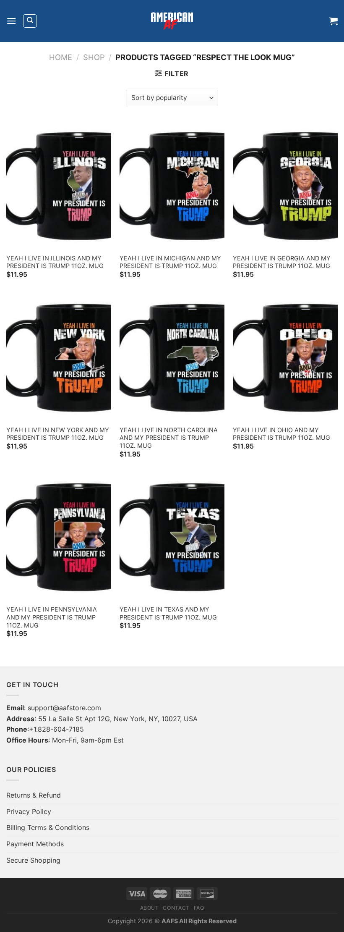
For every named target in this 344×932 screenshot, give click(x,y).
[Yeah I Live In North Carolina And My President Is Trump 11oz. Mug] (172, 358)
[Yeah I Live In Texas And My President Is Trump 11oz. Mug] (172, 537)
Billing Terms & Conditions (47, 827)
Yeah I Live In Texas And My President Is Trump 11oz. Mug (168, 613)
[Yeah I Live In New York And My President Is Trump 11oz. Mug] (58, 358)
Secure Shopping (33, 860)
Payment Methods (35, 844)
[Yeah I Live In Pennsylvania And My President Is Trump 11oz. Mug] (58, 537)
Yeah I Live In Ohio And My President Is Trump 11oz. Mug (281, 433)
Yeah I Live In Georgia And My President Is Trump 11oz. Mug (282, 262)
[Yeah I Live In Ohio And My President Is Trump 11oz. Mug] (285, 358)
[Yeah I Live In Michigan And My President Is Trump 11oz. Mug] (172, 186)
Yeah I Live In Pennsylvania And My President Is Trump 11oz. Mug (51, 617)
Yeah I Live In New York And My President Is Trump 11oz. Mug (57, 433)
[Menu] (11, 21)
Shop (94, 57)
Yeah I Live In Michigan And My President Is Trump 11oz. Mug (170, 262)
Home (60, 57)
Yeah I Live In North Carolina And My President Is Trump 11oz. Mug (169, 437)
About (149, 908)
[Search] (30, 21)
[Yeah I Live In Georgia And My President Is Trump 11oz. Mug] (285, 186)
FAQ (199, 908)
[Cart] (333, 21)
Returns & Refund (33, 795)
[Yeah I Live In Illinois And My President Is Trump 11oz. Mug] (58, 186)
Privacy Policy (28, 811)
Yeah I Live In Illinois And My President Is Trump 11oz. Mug (55, 262)
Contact (176, 908)
